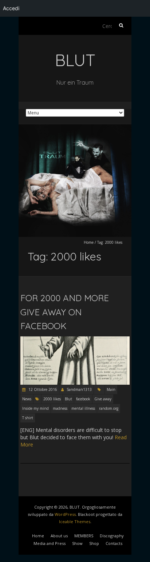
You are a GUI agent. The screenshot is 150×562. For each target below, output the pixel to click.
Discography (112, 535)
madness (60, 408)
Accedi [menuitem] (11, 8)
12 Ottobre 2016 (42, 389)
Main (111, 389)
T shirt (27, 417)
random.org (108, 408)
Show (77, 543)
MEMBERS (83, 535)
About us (59, 535)
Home (89, 242)
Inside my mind (35, 408)
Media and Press (49, 543)
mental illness (83, 408)
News (26, 398)
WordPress (65, 514)
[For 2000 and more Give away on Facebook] (75, 339)
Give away (102, 398)
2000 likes (52, 398)
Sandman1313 (79, 389)
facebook (83, 398)
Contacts (114, 543)
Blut (68, 398)
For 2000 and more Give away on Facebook (64, 311)
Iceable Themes (74, 521)
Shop (94, 543)
